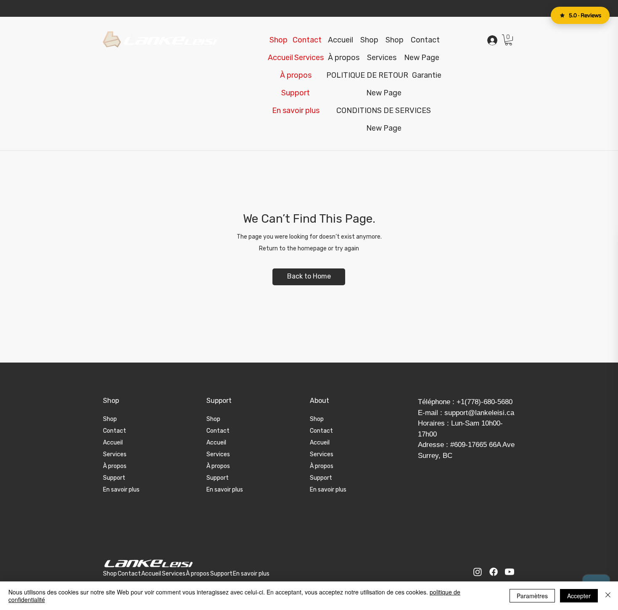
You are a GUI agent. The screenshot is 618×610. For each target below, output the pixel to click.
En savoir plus (121, 489)
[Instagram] (477, 571)
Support (114, 477)
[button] (295, 93)
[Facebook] (493, 571)
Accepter (579, 596)
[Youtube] (509, 571)
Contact (114, 430)
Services (115, 454)
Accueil (113, 442)
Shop (110, 419)
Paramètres (532, 596)
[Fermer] (608, 595)
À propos (115, 466)
